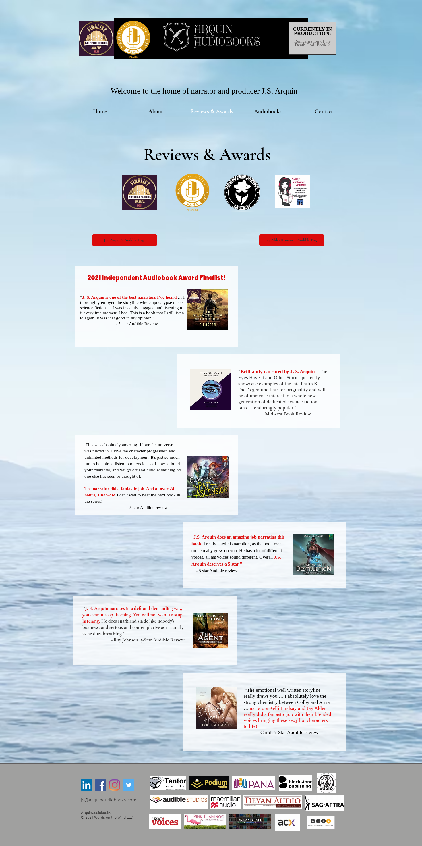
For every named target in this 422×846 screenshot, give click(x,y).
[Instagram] (114, 785)
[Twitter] (128, 785)
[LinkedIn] (86, 785)
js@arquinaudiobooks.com (108, 800)
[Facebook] (100, 785)
